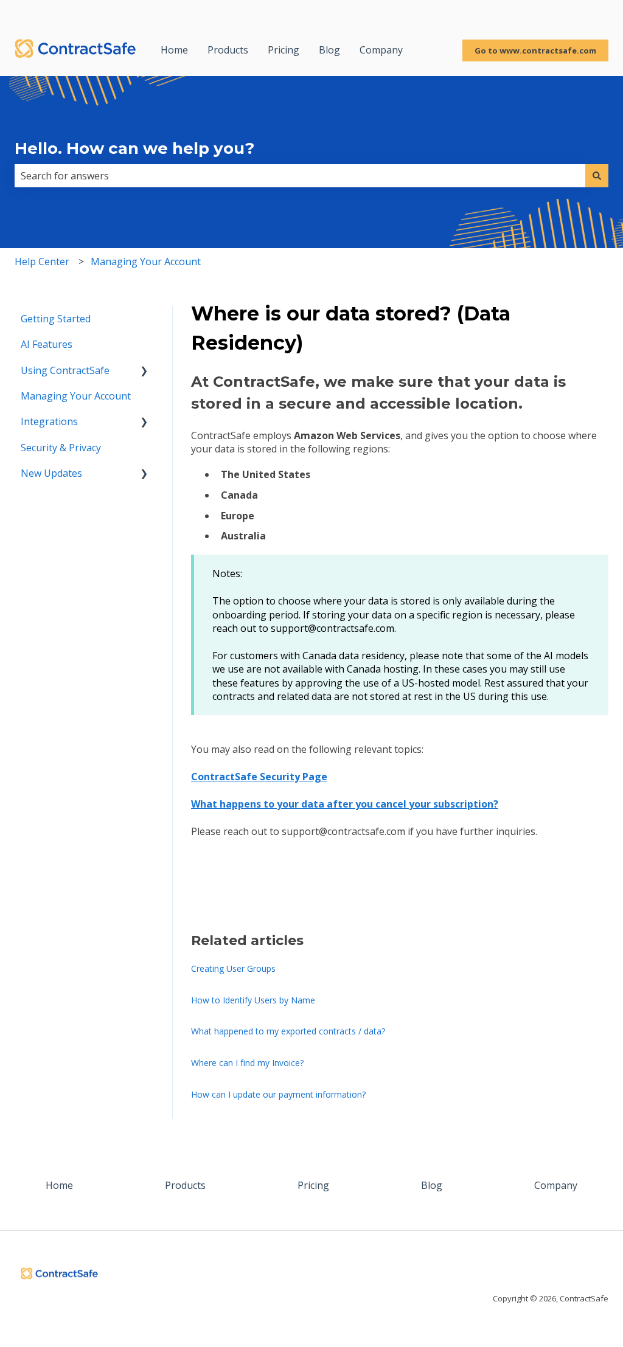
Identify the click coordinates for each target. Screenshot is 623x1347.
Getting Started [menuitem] (56, 318)
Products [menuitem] (185, 1185)
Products (227, 50)
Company (381, 50)
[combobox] (300, 175)
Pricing (283, 50)
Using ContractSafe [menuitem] (65, 370)
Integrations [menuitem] (49, 421)
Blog (329, 50)
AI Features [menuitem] (46, 344)
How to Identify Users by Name (253, 1000)
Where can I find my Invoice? (247, 1062)
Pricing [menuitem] (313, 1185)
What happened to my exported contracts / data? (288, 1031)
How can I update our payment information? (278, 1094)
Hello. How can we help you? (134, 148)
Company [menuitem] (555, 1185)
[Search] (596, 175)
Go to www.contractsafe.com (535, 50)
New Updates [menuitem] (51, 473)
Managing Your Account (146, 261)
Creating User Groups (233, 968)
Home (174, 50)
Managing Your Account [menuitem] (76, 396)
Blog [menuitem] (431, 1185)
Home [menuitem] (59, 1185)
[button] (144, 371)
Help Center (42, 261)
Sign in (592, 12)
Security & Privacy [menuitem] (61, 447)
